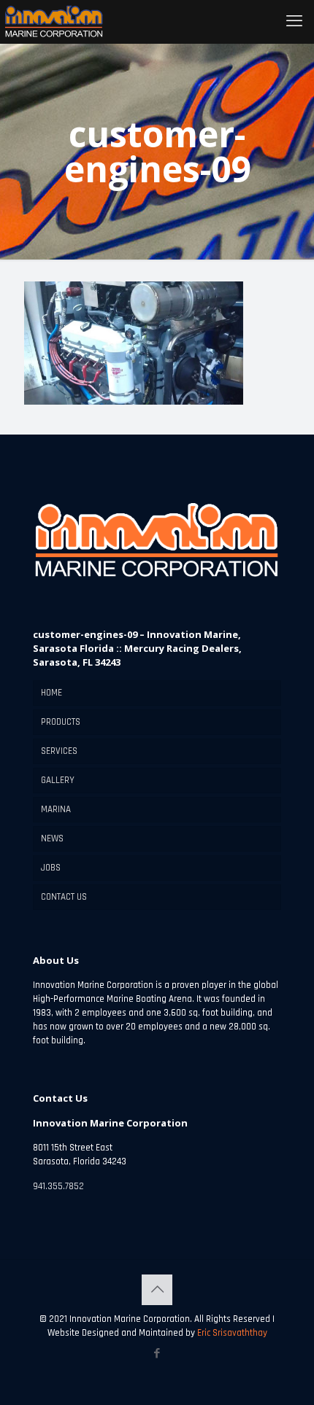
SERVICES (59, 751)
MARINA (56, 809)
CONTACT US (64, 897)
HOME (51, 692)
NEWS (52, 838)
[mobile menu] (294, 21)
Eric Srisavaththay (231, 1333)
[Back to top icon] (157, 1289)
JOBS (51, 867)
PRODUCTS (60, 722)
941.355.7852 (58, 1186)
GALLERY (57, 780)
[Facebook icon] (157, 1354)
